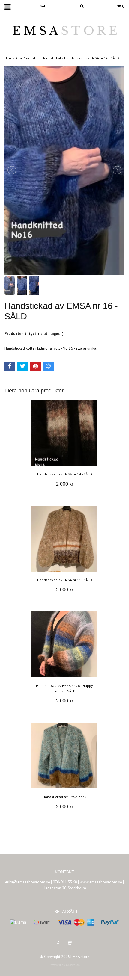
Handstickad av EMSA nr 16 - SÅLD (92, 58)
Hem (9, 58)
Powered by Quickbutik (64, 964)
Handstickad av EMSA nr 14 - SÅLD (64, 474)
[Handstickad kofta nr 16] (64, 170)
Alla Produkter (28, 58)
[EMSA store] (64, 34)
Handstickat (53, 58)
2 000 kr (64, 484)
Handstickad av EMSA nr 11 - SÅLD (64, 580)
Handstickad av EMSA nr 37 (65, 796)
